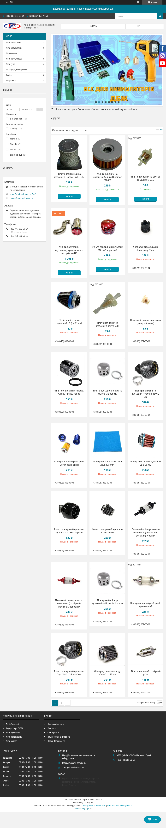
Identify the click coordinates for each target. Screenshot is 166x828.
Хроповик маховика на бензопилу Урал (145, 248)
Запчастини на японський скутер (109, 109)
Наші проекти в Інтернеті (58, 737)
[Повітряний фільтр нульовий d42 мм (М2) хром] (107, 581)
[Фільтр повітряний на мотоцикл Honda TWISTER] (69, 154)
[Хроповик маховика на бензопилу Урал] (145, 227)
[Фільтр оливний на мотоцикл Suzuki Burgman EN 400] (107, 154)
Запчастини (84, 109)
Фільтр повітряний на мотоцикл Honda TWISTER (69, 175)
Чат (155, 819)
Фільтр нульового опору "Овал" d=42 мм (107, 673)
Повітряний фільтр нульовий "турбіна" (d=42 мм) (145, 393)
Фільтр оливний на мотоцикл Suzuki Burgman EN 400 (107, 177)
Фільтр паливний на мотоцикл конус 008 (107, 324)
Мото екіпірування (14, 48)
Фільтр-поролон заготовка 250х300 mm (107, 463)
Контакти (51, 728)
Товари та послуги (65, 109)
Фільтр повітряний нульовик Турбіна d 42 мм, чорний (69, 531)
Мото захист (11, 741)
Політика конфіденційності (119, 805)
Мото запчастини (13, 42)
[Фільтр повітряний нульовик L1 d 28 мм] (145, 442)
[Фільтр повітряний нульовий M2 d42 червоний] (107, 227)
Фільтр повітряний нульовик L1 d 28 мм (145, 463)
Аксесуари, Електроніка (16, 69)
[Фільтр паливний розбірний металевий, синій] (69, 442)
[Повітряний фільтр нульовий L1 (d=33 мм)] (69, 300)
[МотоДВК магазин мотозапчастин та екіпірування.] (12, 26)
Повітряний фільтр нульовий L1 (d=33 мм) (69, 322)
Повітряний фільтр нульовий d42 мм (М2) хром (107, 602)
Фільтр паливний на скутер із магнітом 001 (145, 178)
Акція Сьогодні (12, 724)
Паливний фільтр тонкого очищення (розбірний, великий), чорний (145, 532)
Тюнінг (9, 75)
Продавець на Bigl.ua (83, 803)
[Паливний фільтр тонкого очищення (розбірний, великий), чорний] (145, 510)
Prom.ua (98, 800)
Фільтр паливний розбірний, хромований (145, 605)
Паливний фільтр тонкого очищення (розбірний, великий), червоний (69, 603)
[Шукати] (160, 16)
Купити (69, 196)
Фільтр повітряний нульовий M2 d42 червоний (107, 248)
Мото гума (10, 64)
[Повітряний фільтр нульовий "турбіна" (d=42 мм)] (145, 371)
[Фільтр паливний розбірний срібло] (145, 652)
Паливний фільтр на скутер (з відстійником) (145, 322)
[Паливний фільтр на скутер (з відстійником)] (145, 300)
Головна (93, 26)
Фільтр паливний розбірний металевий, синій (69, 463)
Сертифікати (53, 732)
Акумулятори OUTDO (14, 728)
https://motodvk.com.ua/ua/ (23, 194)
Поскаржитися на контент (94, 805)
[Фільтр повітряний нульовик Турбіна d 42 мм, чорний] (69, 510)
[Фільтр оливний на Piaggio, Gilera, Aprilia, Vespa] (69, 371)
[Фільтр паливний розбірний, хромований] (145, 583)
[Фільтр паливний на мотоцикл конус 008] (107, 303)
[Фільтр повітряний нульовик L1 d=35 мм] (107, 510)
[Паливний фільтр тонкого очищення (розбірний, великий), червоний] (69, 581)
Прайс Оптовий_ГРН (56, 741)
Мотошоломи (11, 53)
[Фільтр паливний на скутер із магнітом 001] (145, 157)
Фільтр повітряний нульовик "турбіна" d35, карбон (69, 673)
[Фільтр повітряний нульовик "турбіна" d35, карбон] (69, 652)
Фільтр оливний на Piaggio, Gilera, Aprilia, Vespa (69, 392)
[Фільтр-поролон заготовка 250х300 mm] (107, 442)
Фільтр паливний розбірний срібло (145, 673)
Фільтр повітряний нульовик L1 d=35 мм (107, 531)
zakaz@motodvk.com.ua (21, 198)
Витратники (11, 80)
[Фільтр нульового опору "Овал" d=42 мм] (107, 652)
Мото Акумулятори (14, 59)
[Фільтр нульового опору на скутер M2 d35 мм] (107, 371)
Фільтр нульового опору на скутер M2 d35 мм (107, 392)
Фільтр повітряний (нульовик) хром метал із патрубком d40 (69, 250)
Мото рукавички (13, 732)
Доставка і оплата (55, 724)
